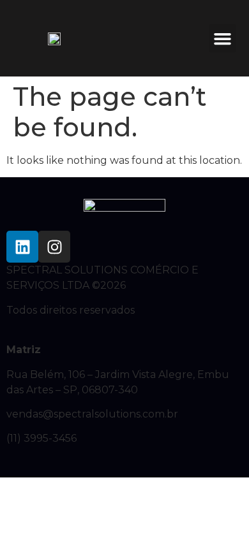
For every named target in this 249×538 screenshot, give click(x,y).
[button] (223, 38)
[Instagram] (54, 247)
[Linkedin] (22, 247)
